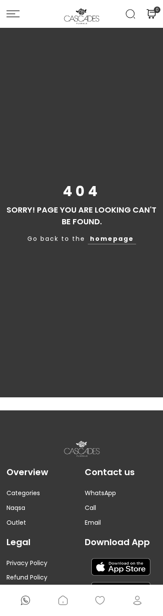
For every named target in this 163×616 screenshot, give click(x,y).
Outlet (16, 522)
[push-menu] (13, 14)
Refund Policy (27, 577)
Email (93, 522)
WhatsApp (100, 493)
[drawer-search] (130, 14)
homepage (112, 238)
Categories (23, 493)
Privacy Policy (27, 563)
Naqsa (16, 507)
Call (90, 507)
